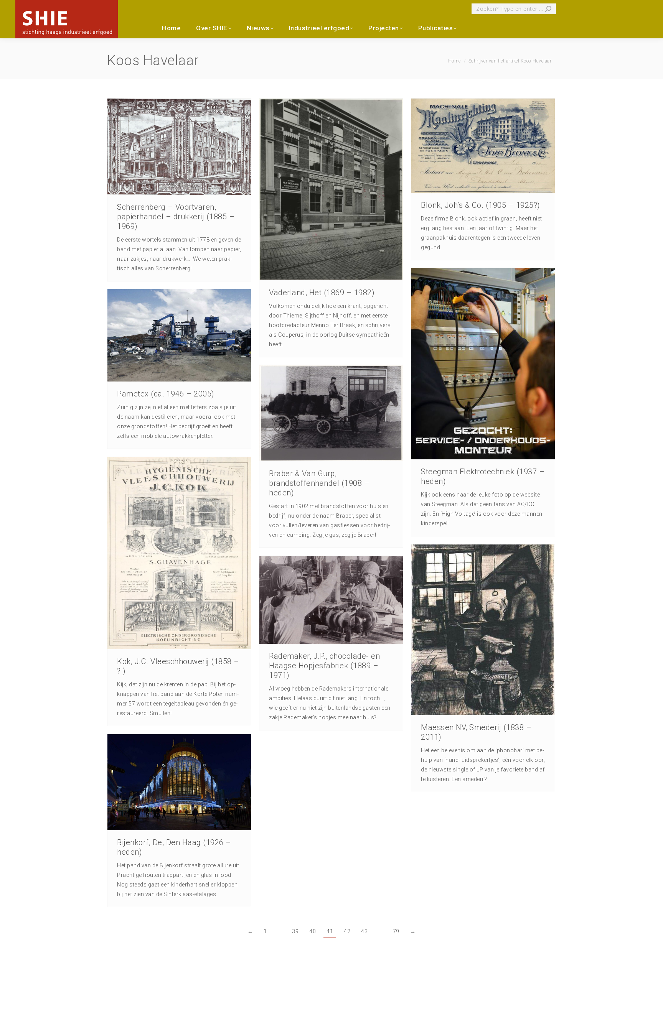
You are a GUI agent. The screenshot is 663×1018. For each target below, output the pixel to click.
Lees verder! (189, 146)
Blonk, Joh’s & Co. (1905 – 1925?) (480, 205)
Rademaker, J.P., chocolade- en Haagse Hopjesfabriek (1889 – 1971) (324, 665)
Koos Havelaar (153, 61)
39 (295, 931)
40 (312, 931)
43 (364, 931)
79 (396, 931)
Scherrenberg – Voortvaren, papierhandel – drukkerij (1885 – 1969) (175, 216)
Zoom (168, 146)
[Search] (548, 8)
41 (330, 931)
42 (347, 931)
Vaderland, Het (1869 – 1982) (321, 292)
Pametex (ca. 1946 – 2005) (165, 393)
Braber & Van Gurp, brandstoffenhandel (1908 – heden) (319, 483)
